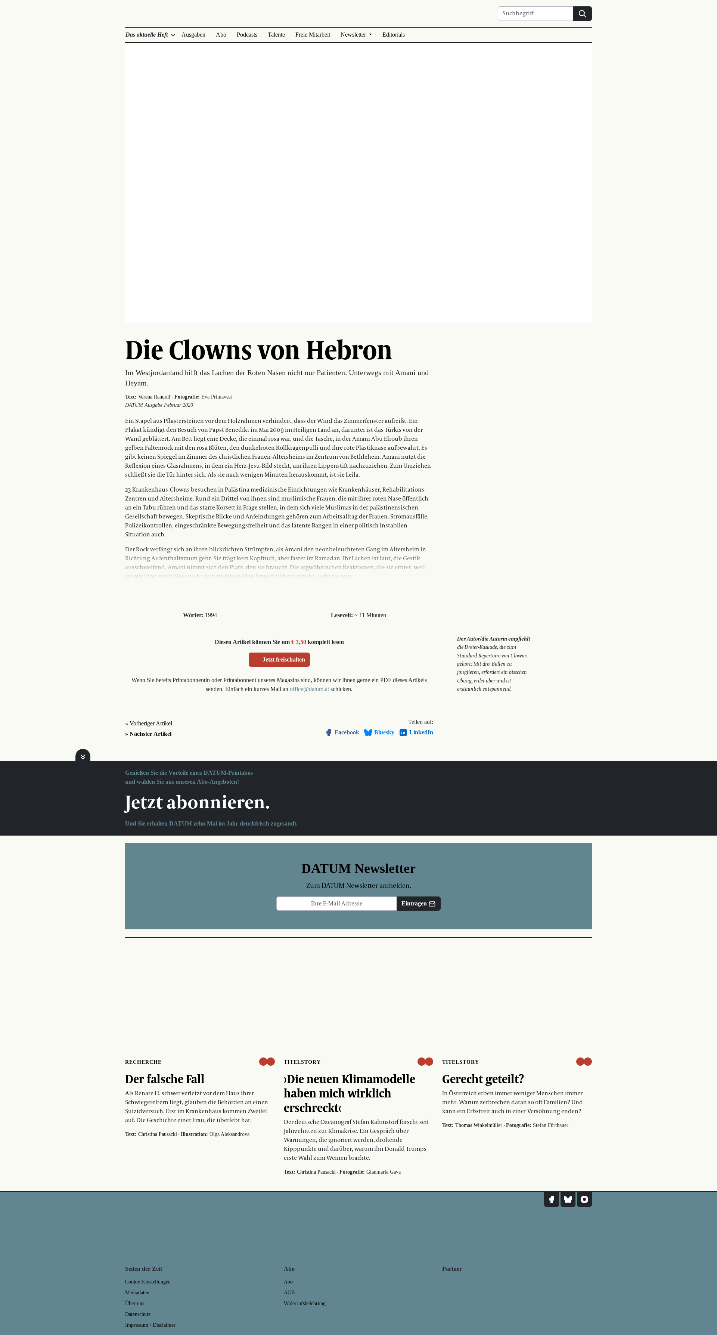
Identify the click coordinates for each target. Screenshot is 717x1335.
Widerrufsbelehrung (305, 1303)
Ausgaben (193, 34)
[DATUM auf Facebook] (551, 1199)
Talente (276, 34)
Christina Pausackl (157, 1134)
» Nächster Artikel (148, 734)
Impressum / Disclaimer (150, 1325)
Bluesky (384, 732)
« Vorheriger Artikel (148, 723)
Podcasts (247, 34)
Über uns (134, 1303)
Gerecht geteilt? (483, 1079)
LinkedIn (421, 732)
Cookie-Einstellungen (148, 1282)
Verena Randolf (154, 397)
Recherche (143, 1062)
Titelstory (302, 1062)
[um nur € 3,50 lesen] (267, 1061)
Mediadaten (137, 1292)
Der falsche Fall (165, 1079)
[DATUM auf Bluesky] (568, 1199)
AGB (289, 1292)
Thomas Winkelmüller (478, 1125)
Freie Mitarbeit (312, 34)
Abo (221, 34)
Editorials (393, 34)
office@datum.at (309, 689)
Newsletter (354, 34)
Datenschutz (137, 1314)
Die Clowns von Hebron (258, 349)
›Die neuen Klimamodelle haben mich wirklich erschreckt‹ (349, 1093)
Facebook (347, 732)
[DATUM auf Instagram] (584, 1199)
